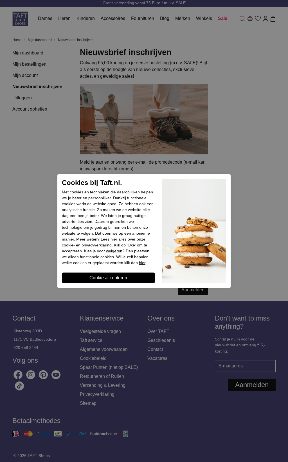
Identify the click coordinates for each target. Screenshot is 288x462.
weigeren (114, 251)
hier (114, 239)
